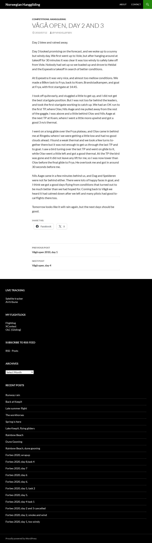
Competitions (40, 19)
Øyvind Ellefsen (62, 32)
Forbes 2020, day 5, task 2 (20, 488)
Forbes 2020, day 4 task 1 (20, 501)
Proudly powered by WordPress (21, 538)
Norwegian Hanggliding (23, 4)
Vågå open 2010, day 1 (45, 250)
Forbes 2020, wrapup (18, 455)
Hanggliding (58, 19)
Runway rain (13, 395)
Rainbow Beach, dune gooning (23, 448)
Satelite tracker (14, 298)
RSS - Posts (12, 350)
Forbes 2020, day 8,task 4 (20, 461)
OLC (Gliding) (13, 329)
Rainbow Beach (14, 435)
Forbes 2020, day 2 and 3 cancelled (26, 508)
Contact (136, 4)
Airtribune (12, 301)
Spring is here (13, 421)
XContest (11, 326)
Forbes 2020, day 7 (16, 468)
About (123, 4)
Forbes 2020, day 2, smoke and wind (26, 515)
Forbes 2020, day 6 (16, 475)
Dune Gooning (14, 441)
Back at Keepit (14, 401)
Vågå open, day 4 (41, 263)
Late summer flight (16, 408)
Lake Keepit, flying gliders (20, 428)
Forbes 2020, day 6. (17, 481)
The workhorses (15, 415)
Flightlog (11, 323)
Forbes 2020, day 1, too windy (23, 521)
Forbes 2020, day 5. (17, 495)
